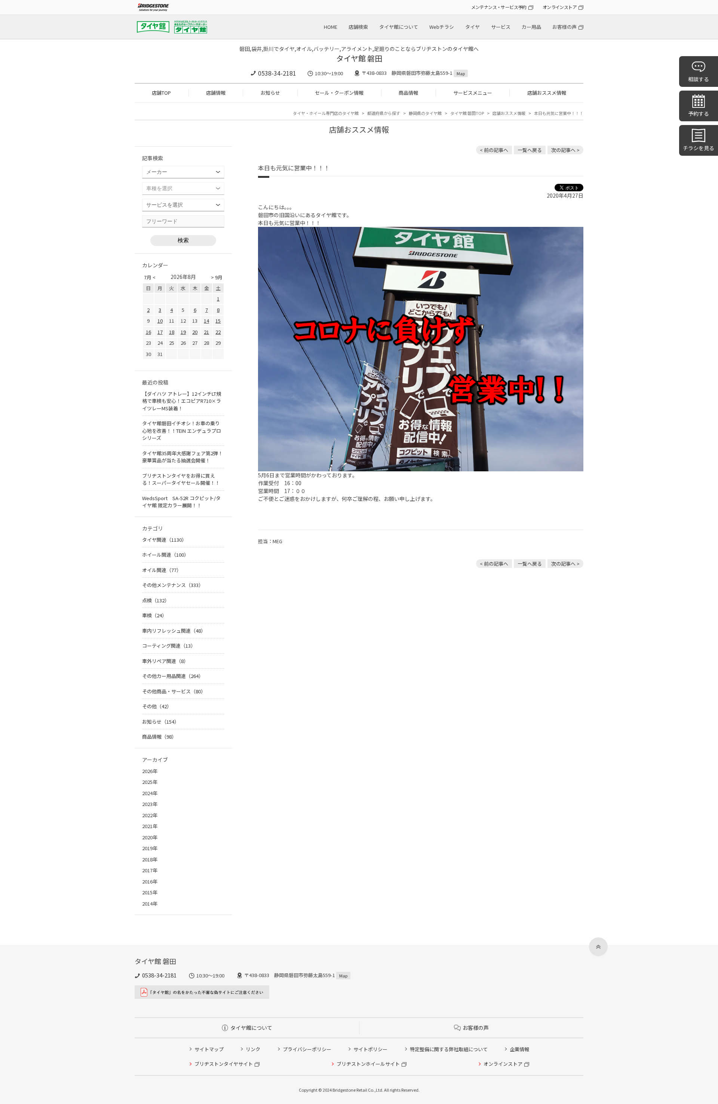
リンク (253, 1049)
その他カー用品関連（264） (172, 675)
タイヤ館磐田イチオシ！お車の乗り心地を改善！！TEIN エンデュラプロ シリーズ (181, 430)
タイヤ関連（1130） (164, 539)
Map (461, 73)
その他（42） (157, 706)
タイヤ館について (398, 26)
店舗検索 (358, 26)
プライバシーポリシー (307, 1049)
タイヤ (472, 26)
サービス (500, 26)
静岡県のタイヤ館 (425, 113)
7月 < (150, 277)
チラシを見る (698, 148)
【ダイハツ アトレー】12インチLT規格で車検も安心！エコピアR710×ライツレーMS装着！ (181, 401)
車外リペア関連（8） (165, 660)
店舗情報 (215, 92)
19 (183, 331)
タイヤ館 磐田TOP (467, 113)
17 (160, 331)
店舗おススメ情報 (546, 92)
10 (160, 320)
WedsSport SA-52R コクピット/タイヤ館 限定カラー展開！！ (181, 502)
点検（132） (155, 600)
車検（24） (154, 615)
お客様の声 (564, 26)
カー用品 (531, 26)
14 (206, 320)
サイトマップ (209, 1049)
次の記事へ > (565, 149)
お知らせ (270, 92)
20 (194, 331)
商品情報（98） (159, 736)
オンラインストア (560, 7)
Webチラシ (441, 26)
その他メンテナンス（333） (172, 585)
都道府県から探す (383, 113)
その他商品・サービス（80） (174, 691)
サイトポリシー (370, 1049)
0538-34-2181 (277, 73)
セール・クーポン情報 (339, 92)
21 (206, 331)
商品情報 (408, 92)
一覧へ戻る (530, 149)
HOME (330, 26)
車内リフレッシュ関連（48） (174, 630)
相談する (698, 79)
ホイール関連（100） (165, 554)
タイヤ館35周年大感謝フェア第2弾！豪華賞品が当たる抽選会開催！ (182, 457)
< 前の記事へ (494, 149)
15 (218, 320)
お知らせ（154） (160, 721)
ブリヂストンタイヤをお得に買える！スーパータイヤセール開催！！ (181, 479)
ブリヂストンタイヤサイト (223, 1063)
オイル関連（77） (161, 570)
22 (218, 331)
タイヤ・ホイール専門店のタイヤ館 (326, 113)
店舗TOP (161, 92)
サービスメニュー (472, 92)
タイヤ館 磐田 (359, 58)
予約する (698, 113)
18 (171, 331)
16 (148, 331)
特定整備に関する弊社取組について (449, 1049)
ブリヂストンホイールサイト (368, 1063)
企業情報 (519, 1049)
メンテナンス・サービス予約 (499, 7)
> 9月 (217, 277)
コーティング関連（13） (169, 645)
